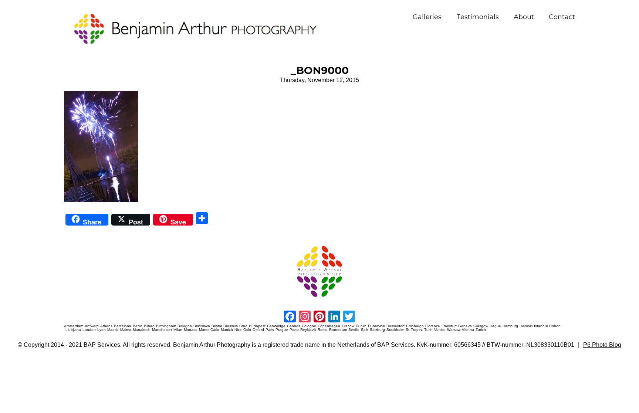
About (524, 17)
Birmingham (166, 326)
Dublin (361, 326)
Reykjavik (308, 330)
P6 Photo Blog (602, 345)
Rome (323, 330)
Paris (270, 330)
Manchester (162, 330)
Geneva (465, 326)
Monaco (190, 330)
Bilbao (149, 326)
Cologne (309, 326)
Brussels (230, 326)
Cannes (293, 326)
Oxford (258, 330)
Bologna (185, 326)
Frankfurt (449, 326)
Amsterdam (73, 326)
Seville (353, 330)
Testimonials (477, 17)
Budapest (257, 326)
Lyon (101, 330)
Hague (495, 326)
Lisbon (555, 326)
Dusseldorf (395, 326)
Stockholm (395, 330)
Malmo (125, 330)
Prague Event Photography (75, 245)
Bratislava (201, 326)
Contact (562, 17)
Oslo (247, 330)
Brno (243, 326)
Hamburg (510, 326)
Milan (177, 330)
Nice (238, 330)
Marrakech (142, 330)
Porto (294, 330)
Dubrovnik (376, 326)
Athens (106, 326)
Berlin (137, 326)
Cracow (348, 326)
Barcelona (122, 326)
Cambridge (276, 326)
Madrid (113, 330)
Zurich (481, 330)
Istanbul (541, 326)
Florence (432, 326)
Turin (428, 330)
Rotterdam (338, 330)
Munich (227, 330)
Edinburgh (415, 326)
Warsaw (453, 330)
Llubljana (73, 330)
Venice (440, 330)
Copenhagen (329, 326)
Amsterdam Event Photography (375, 245)
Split (364, 330)
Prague (281, 330)
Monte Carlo (209, 330)
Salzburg (377, 330)
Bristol (217, 326)
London (89, 330)
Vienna (468, 330)
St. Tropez (414, 330)
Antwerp (92, 326)
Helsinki (526, 326)
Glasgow (480, 326)
